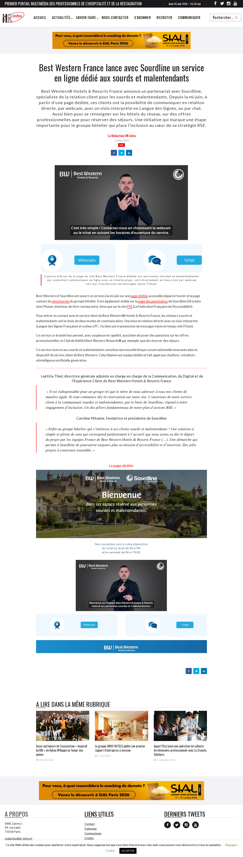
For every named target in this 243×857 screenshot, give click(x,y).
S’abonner (142, 17)
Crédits (89, 838)
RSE (121, 145)
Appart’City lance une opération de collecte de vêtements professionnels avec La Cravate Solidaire (180, 750)
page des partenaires (153, 301)
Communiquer (189, 17)
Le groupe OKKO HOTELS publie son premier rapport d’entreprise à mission (120, 748)
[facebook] (114, 153)
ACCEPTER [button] (128, 850)
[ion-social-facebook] (215, 4)
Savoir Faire (86, 17)
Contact (89, 824)
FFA (130, 306)
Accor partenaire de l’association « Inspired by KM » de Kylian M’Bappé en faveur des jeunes (61, 750)
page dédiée (139, 296)
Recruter (164, 17)
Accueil (40, 17)
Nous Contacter (115, 17)
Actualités (61, 17)
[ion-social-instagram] (229, 4)
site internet (61, 301)
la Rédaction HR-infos (122, 135)
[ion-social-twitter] (222, 4)
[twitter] (122, 153)
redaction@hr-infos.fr (18, 838)
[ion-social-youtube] (235, 4)
